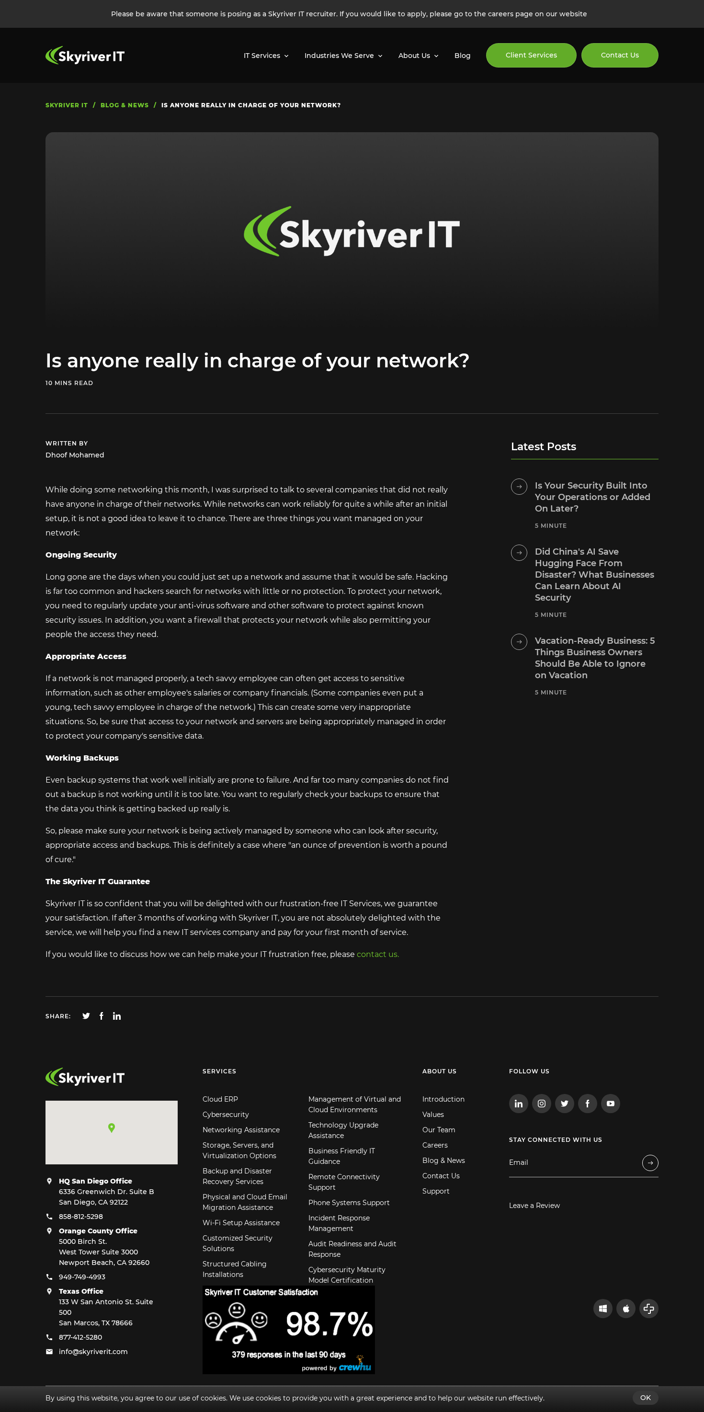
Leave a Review (534, 1205)
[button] (111, 1128)
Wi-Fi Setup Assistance (241, 1222)
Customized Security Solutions (238, 1243)
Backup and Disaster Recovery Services (237, 1176)
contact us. (378, 954)
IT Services (262, 55)
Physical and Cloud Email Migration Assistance (245, 1202)
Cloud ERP (220, 1099)
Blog (462, 55)
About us (439, 1071)
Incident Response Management (339, 1223)
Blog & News (443, 1160)
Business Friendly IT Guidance (341, 1156)
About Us (414, 55)
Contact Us (620, 55)
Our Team (438, 1130)
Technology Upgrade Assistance (343, 1130)
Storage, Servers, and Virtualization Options (239, 1150)
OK (645, 1397)
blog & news (125, 105)
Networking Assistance (241, 1130)
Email (518, 1163)
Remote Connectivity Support (344, 1182)
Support (436, 1191)
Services (220, 1071)
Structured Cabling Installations (235, 1269)
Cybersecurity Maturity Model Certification (347, 1275)
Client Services (531, 55)
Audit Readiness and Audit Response (352, 1249)
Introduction (443, 1099)
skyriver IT (66, 105)
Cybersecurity (226, 1114)
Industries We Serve (339, 55)
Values (433, 1114)
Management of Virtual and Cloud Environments (354, 1104)
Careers (435, 1145)
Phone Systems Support (349, 1202)
